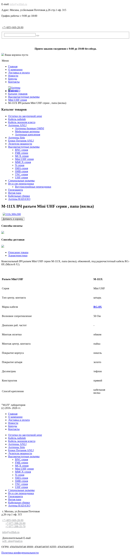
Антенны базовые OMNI (29, 128)
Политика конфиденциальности (20, 552)
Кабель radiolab (17, 119)
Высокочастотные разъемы (24, 146)
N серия (19, 165)
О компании (15, 69)
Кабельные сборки (19, 195)
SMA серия (21, 168)
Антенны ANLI (17, 125)
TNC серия (21, 174)
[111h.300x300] (11, 214)
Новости (13, 75)
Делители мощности (20, 143)
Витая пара (14, 192)
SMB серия (21, 171)
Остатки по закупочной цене (25, 116)
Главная (12, 66)
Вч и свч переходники (21, 183)
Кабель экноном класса (21, 122)
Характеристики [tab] (17, 255)
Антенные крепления (27, 134)
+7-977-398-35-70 (15, 526)
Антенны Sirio (16, 137)
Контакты (14, 81)
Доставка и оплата (19, 72)
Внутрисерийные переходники (33, 186)
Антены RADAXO (19, 199)
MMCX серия (23, 162)
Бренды (12, 78)
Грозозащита (15, 189)
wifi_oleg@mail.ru (12, 541)
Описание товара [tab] (18, 252)
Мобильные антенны (27, 131)
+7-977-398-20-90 (15, 523)
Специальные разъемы (21, 180)
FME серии (21, 152)
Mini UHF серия (24, 159)
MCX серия (21, 156)
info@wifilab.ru (18, 4)
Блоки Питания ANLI (21, 140)
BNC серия (21, 149)
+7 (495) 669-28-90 (12, 27)
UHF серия (21, 177)
